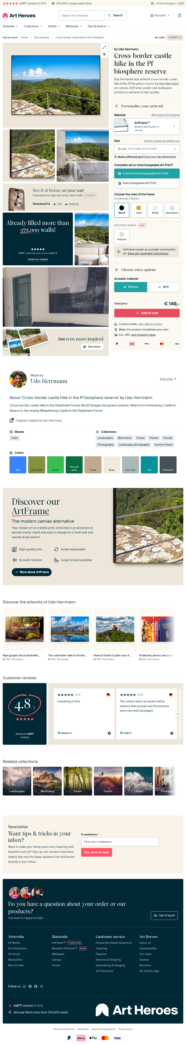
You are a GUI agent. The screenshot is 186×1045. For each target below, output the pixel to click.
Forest (141, 438)
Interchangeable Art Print (139, 183)
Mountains (125, 438)
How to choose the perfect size (162, 141)
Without (133, 287)
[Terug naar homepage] (19, 15)
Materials (72, 26)
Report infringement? (103, 1029)
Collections (31, 26)
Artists (52, 26)
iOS (59, 204)
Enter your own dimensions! (147, 156)
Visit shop (166, 379)
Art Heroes (148, 937)
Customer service (110, 937)
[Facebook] (36, 986)
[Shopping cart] (179, 15)
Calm (14, 438)
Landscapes (105, 438)
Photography (106, 444)
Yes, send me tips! (96, 852)
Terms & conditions (64, 1029)
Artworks (9, 26)
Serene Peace (164, 444)
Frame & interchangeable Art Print (145, 173)
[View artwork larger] (104, 47)
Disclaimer (83, 1029)
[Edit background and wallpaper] (104, 54)
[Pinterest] (30, 986)
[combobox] (82, 15)
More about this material (165, 115)
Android (74, 204)
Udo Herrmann (128, 49)
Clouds (167, 438)
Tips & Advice (97, 26)
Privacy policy (125, 1029)
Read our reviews (38, 259)
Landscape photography (134, 444)
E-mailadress (90, 834)
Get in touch (167, 915)
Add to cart (149, 313)
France (154, 438)
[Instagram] (24, 986)
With (166, 287)
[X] (42, 986)
